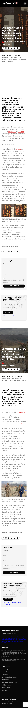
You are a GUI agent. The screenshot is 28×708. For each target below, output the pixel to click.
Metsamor (12, 131)
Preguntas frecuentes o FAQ (11, 682)
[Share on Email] (14, 48)
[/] (25, 3)
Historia (16, 42)
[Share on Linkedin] (11, 48)
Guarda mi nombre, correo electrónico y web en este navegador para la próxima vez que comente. (14, 280)
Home (3, 55)
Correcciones (5, 688)
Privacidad (5, 680)
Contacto (4, 672)
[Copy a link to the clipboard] (17, 48)
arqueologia (13, 246)
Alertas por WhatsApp (8, 633)
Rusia (20, 533)
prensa (18, 149)
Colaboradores (6, 685)
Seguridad (17, 363)
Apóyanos (4, 674)
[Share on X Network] (6, 48)
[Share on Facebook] (3, 48)
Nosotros (4, 669)
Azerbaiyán (13, 533)
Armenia (23, 42)
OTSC (22, 424)
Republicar (5, 690)
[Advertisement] (14, 78)
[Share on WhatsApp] (8, 48)
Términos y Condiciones (9, 677)
